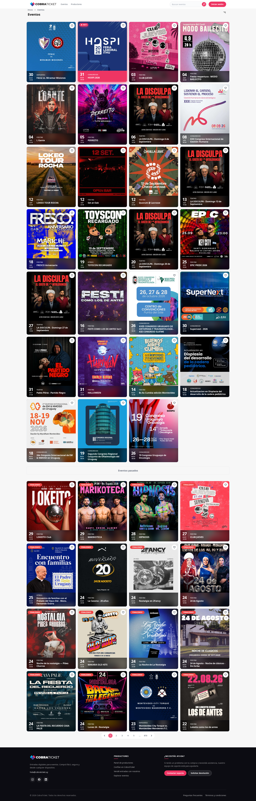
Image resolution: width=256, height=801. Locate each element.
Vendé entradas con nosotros (127, 771)
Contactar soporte (175, 773)
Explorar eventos (121, 775)
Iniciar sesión (217, 4)
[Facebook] (39, 779)
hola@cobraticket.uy (39, 772)
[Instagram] (32, 779)
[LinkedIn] (46, 779)
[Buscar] (204, 4)
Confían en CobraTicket (124, 767)
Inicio (30, 10)
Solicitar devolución (200, 773)
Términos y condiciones (215, 795)
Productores (76, 4)
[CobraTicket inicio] (43, 4)
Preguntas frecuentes (193, 795)
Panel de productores (123, 763)
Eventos (64, 4)
